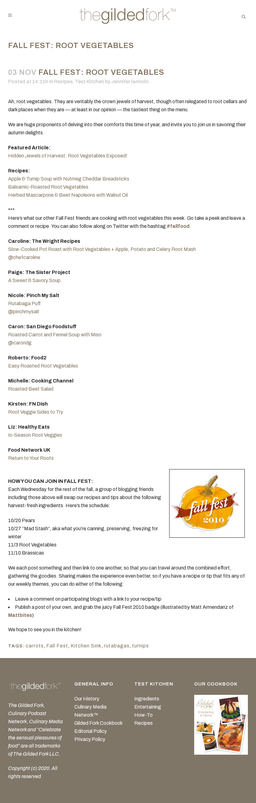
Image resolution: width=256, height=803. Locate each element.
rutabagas (117, 645)
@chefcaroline (24, 257)
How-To (143, 715)
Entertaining (147, 706)
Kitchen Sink (86, 645)
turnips (140, 645)
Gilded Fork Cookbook (98, 723)
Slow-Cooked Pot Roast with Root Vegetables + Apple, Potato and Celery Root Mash (102, 249)
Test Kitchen (89, 81)
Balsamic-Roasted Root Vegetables (48, 187)
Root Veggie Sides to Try (35, 412)
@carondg (20, 342)
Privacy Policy (89, 739)
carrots (35, 645)
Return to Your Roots (31, 458)
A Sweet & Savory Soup (34, 280)
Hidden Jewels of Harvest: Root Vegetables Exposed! (67, 155)
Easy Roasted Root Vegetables (43, 365)
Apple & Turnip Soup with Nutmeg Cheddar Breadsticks (68, 178)
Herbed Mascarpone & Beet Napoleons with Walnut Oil (68, 195)
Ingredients (146, 698)
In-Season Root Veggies (35, 435)
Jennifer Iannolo (130, 81)
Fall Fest (57, 645)
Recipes (63, 81)
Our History (86, 698)
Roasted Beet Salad (30, 389)
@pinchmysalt (23, 311)
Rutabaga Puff (24, 303)
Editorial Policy (90, 731)
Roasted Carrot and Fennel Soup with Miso (54, 334)
